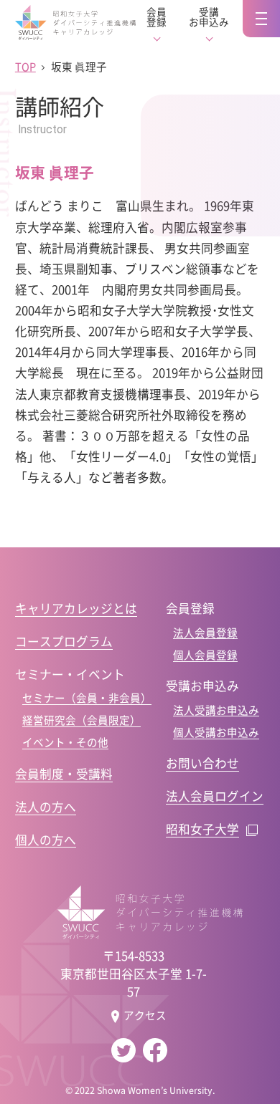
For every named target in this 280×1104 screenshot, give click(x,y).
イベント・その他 (65, 742)
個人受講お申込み (216, 732)
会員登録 (156, 16)
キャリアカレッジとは (76, 608)
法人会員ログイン (214, 796)
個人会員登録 (205, 655)
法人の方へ (45, 806)
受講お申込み (209, 16)
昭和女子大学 (202, 828)
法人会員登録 (205, 632)
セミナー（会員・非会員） (86, 698)
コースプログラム (64, 641)
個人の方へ (45, 839)
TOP (25, 66)
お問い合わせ (202, 763)
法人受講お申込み (216, 710)
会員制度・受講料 (64, 773)
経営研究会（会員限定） (81, 720)
